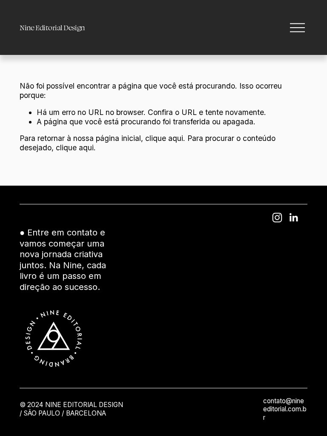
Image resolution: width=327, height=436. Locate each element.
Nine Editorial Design (52, 27)
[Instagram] (277, 217)
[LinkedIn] (293, 217)
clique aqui (164, 138)
